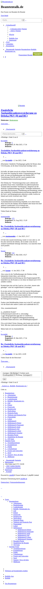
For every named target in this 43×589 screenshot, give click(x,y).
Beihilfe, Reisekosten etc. (21, 509)
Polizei (15, 513)
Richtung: (19, 375)
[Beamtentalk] (7, 2)
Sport (15, 558)
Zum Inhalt (4, 15)
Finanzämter (17, 524)
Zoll (14, 511)
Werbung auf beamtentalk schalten (16, 571)
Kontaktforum (18, 550)
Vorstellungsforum (19, 548)
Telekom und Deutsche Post (22, 522)
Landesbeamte (18, 507)
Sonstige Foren (14, 547)
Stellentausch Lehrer (24, 537)
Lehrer (15, 526)
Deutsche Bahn (18, 520)
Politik (15, 552)
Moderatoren (13, 120)
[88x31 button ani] (37, 55)
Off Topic (16, 545)
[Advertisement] (21, 81)
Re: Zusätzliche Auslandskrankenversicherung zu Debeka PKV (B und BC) (20, 227)
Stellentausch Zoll (23, 535)
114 (13, 253)
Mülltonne (16, 562)
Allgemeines (17, 503)
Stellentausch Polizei (24, 530)
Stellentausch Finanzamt (26, 531)
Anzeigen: (6, 373)
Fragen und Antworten (20, 556)
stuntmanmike (5, 216)
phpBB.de (23, 479)
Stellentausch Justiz (24, 533)
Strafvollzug (17, 518)
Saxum (3, 251)
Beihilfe (7, 578)
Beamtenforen (13, 501)
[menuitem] (18, 29)
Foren (7, 499)
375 (13, 218)
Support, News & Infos (21, 560)
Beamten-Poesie (18, 541)
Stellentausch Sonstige (25, 539)
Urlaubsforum (18, 554)
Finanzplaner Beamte (26, 55)
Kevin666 (4, 141)
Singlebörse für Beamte (21, 543)
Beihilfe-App (9, 576)
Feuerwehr (16, 514)
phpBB (11, 475)
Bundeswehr (17, 516)
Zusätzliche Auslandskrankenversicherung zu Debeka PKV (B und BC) (19, 113)
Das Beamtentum (10, 583)
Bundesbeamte (18, 505)
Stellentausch (17, 528)
